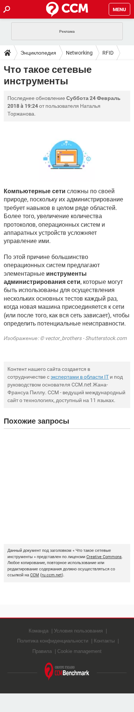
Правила (42, 651)
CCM (34, 575)
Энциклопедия (38, 53)
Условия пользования (78, 631)
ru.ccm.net (52, 575)
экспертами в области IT (80, 377)
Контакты (104, 641)
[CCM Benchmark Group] (67, 672)
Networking (79, 53)
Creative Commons (104, 556)
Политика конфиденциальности (52, 641)
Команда (38, 631)
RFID (108, 53)
